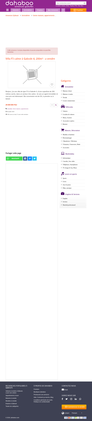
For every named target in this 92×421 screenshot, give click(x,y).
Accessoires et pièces (68, 121)
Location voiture (60, 6)
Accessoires (66, 147)
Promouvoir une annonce (41, 394)
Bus (82, 6)
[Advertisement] (31, 271)
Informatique (66, 158)
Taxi (79, 6)
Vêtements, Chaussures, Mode (71, 144)
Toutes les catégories (12, 406)
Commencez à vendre (76, 407)
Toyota (72, 6)
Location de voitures (68, 114)
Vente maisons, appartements (43, 15)
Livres (64, 181)
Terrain (65, 97)
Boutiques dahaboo (40, 392)
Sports (65, 178)
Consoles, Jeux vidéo (69, 161)
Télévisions (74, 141)
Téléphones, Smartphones (70, 164)
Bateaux (65, 124)
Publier (79, 10)
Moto (67, 6)
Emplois (65, 198)
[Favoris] (63, 10)
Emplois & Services (72, 194)
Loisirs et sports (71, 174)
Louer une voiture (11, 393)
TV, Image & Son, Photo (70, 168)
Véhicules (69, 107)
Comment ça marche (43, 397)
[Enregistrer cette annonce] (51, 84)
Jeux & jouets (67, 185)
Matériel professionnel (69, 205)
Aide (35, 397)
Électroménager (67, 138)
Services (65, 202)
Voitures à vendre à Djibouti (14, 391)
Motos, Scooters (67, 117)
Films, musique (67, 188)
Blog (51, 397)
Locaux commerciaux (69, 101)
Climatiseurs (66, 141)
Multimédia (69, 154)
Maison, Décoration (72, 130)
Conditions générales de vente (43, 400)
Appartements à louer (12, 395)
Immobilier (26, 15)
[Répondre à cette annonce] (56, 105)
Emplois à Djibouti (11, 403)
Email (66, 390)
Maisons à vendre (68, 94)
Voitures (65, 111)
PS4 (75, 6)
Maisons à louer (67, 91)
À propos (36, 389)
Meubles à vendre (11, 401)
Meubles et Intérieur (68, 134)
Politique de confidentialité (42, 402)
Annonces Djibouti (12, 15)
